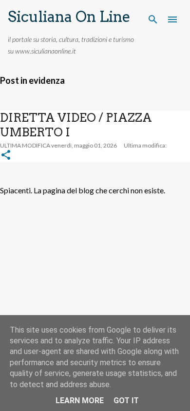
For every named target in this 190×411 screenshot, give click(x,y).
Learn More (80, 400)
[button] (6, 155)
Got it (126, 400)
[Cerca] (153, 19)
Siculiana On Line (69, 16)
